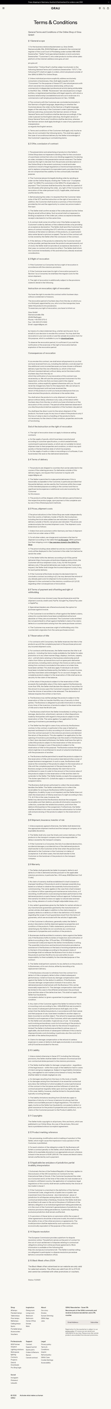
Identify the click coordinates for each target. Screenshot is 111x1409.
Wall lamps (14, 1321)
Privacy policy (46, 1344)
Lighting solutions (17, 1349)
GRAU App (45, 1318)
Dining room (30, 1310)
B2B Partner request (15, 1346)
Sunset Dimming (47, 1316)
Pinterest (14, 1380)
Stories (44, 1313)
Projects (14, 1360)
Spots (13, 1326)
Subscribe (94, 1322)
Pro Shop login (16, 1368)
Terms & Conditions (45, 1348)
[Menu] (3, 8)
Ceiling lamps (16, 1324)
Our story (44, 1310)
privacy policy (69, 1331)
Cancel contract (32, 1358)
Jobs (43, 1321)
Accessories (15, 1331)
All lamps (14, 1310)
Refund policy (46, 1355)
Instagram (14, 1378)
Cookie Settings (47, 1360)
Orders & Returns (32, 1352)
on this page (63, 540)
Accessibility (46, 1363)
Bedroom (29, 1316)
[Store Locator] (100, 8)
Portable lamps (16, 1329)
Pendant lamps (16, 1313)
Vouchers (14, 1334)
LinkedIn (14, 1383)
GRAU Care (45, 1357)
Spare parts (30, 1350)
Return (28, 1355)
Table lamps (15, 1316)
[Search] (104, 8)
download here (67, 338)
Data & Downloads (15, 1364)
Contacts (14, 1357)
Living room (30, 1313)
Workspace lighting (15, 1353)
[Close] (108, 2)
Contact (29, 1344)
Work (28, 1326)
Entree (28, 1324)
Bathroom (29, 1318)
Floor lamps (15, 1318)
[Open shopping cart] (108, 8)
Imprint (43, 1352)
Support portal (31, 1347)
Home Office (31, 1321)
